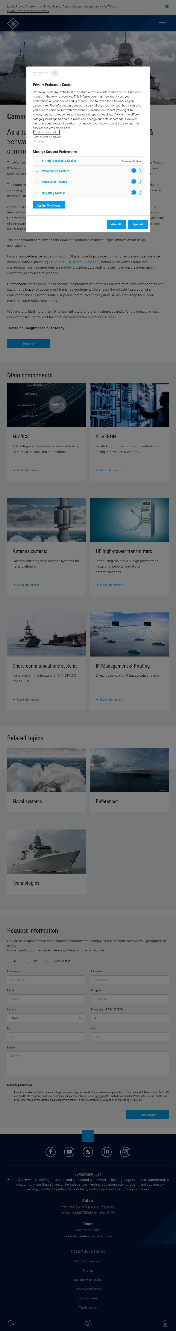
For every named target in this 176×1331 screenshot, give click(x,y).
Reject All (137, 224)
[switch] (136, 170)
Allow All (116, 224)
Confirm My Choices (48, 205)
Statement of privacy (48, 137)
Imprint (39, 141)
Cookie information (46, 132)
